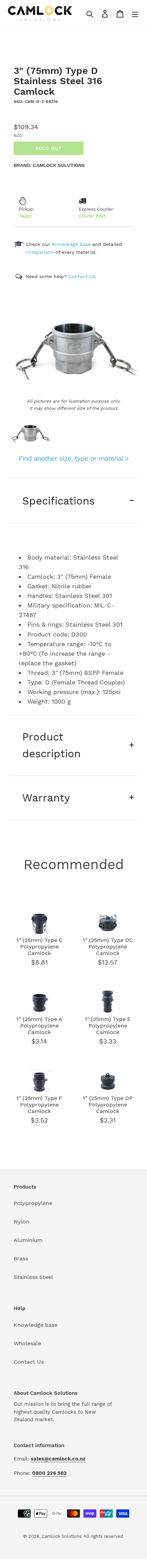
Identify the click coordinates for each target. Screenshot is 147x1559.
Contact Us (29, 1362)
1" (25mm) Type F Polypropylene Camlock (39, 1104)
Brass (21, 1258)
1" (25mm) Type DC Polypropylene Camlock (108, 946)
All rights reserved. (103, 1536)
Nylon (21, 1221)
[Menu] (135, 13)
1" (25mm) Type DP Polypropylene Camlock (108, 1104)
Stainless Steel (33, 1277)
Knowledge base (35, 1325)
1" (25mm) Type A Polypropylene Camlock (39, 1025)
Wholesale (27, 1343)
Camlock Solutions (62, 1536)
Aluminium (28, 1240)
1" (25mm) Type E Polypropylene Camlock (108, 1025)
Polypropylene (33, 1203)
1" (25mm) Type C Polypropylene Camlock (39, 946)
